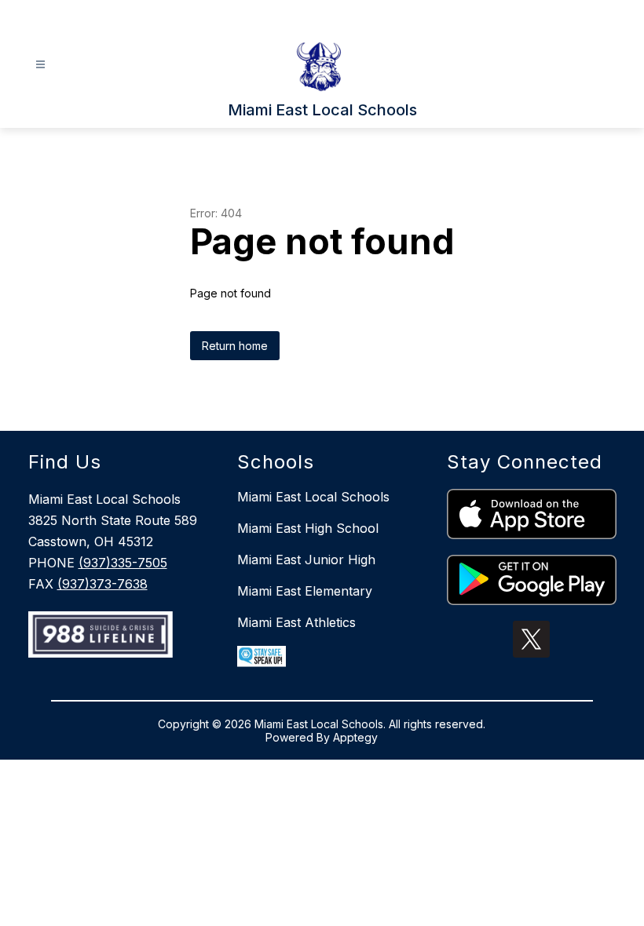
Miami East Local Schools (313, 497)
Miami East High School (308, 528)
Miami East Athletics (296, 622)
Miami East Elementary (304, 591)
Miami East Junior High (306, 559)
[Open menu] (40, 65)
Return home (235, 345)
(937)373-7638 (102, 584)
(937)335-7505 (123, 563)
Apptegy (355, 737)
